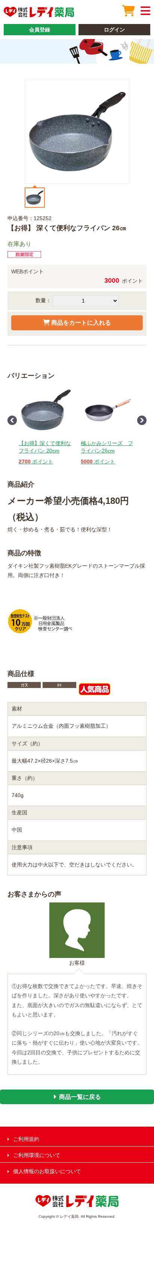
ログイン (114, 30)
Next (142, 420)
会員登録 (39, 30)
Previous (12, 420)
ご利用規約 (26, 1139)
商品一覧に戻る (80, 1097)
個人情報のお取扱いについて (47, 1171)
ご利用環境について (36, 1155)
